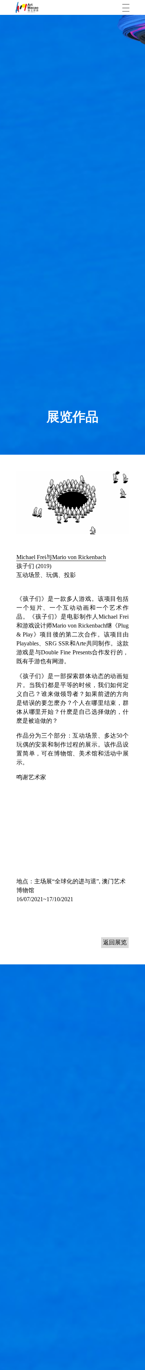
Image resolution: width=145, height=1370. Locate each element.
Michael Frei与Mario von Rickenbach (61, 557)
